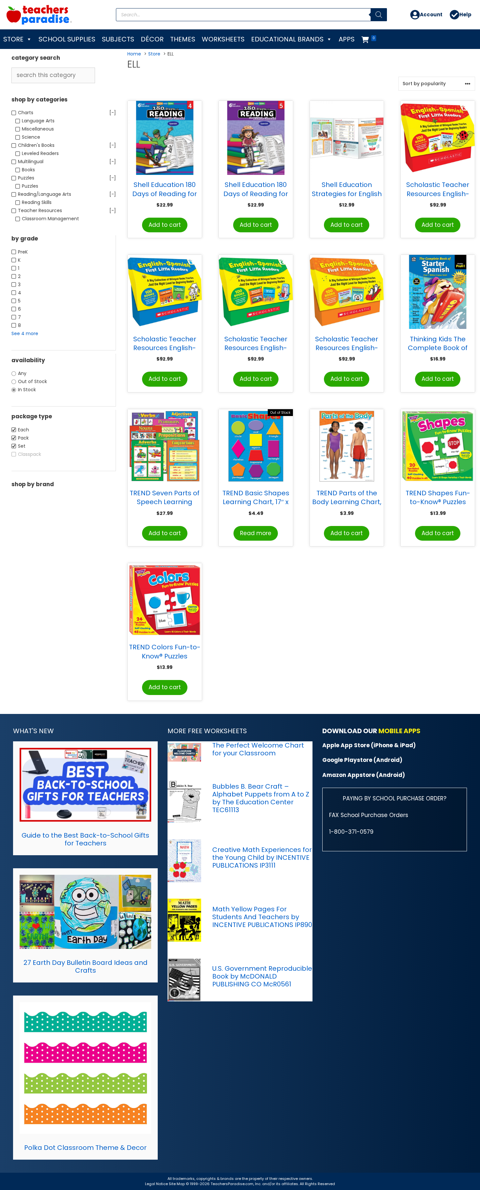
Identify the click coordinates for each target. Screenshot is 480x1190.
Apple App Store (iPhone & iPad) (369, 745)
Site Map (177, 1183)
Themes (182, 39)
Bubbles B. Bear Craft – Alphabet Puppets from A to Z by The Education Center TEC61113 (260, 798)
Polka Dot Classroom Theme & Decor (85, 1147)
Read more (255, 533)
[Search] (379, 14)
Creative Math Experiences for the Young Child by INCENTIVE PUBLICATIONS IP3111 (262, 857)
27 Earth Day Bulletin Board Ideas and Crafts (86, 966)
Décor (152, 39)
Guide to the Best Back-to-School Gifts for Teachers (85, 839)
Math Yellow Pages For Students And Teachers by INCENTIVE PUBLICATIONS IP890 (262, 917)
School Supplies (67, 39)
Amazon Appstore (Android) (363, 775)
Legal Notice (156, 1183)
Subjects (118, 39)
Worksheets (223, 39)
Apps (347, 39)
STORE (13, 39)
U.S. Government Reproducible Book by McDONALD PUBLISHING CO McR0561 (262, 976)
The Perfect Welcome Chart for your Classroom (258, 749)
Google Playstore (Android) (362, 760)
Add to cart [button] (165, 225)
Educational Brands (287, 39)
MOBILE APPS (399, 730)
